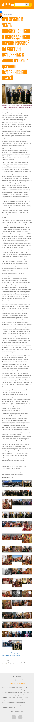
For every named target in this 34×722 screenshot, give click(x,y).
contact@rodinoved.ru (17, 680)
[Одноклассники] (1, 14)
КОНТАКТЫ (17, 676)
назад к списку (7, 14)
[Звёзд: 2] (3, 663)
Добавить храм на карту (17, 683)
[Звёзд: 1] (2, 663)
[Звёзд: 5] (6, 663)
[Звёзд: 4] (5, 663)
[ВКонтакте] (1, 12)
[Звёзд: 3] (4, 663)
